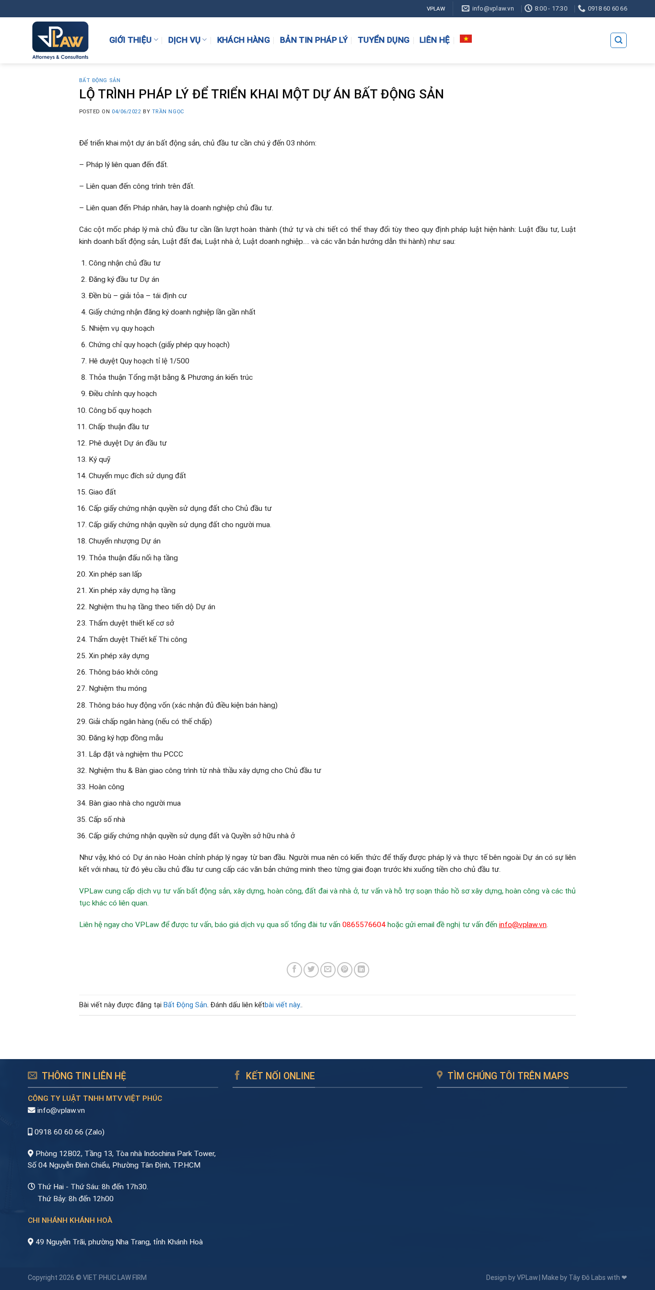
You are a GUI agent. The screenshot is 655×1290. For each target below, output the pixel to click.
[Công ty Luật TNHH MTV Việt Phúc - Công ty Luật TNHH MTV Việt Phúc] (60, 40)
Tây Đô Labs (587, 1277)
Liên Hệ (435, 40)
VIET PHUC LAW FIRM (115, 1277)
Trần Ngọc (168, 112)
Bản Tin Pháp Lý (314, 40)
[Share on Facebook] (294, 969)
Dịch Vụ (184, 39)
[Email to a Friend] (328, 969)
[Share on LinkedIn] (361, 969)
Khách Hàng (243, 40)
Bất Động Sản (100, 80)
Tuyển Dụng (383, 40)
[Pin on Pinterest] (344, 969)
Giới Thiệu (130, 39)
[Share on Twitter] (311, 969)
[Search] (618, 40)
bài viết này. (283, 1005)
